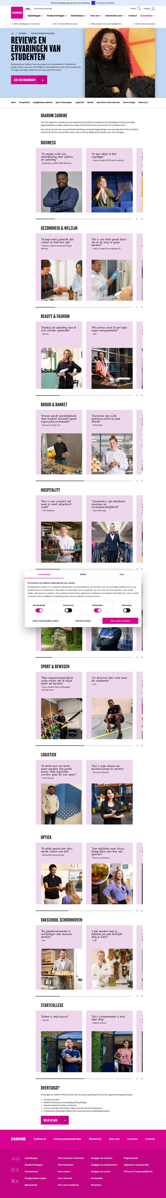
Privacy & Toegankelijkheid (138, 1171)
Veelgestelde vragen (35, 1178)
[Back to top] (160, 1186)
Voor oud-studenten (68, 1185)
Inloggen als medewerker (104, 1164)
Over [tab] (122, 574)
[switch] (68, 610)
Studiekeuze (77, 15)
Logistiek (79, 102)
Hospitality (24, 102)
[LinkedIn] (17, 1182)
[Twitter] (13, 1182)
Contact (132, 15)
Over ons (94, 15)
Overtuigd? (143, 102)
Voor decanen (65, 1178)
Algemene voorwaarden (136, 1164)
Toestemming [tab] (44, 574)
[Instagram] (13, 1171)
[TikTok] (13, 1160)
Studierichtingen (55, 15)
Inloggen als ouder (100, 1171)
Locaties (132, 1138)
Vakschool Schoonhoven (108, 102)
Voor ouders (64, 1171)
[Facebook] (17, 1171)
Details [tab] (83, 574)
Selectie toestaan (83, 621)
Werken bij (95, 1138)
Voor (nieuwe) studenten (71, 1158)
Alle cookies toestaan (120, 621)
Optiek (90, 102)
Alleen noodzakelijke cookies (46, 621)
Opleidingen (34, 15)
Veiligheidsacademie (42, 102)
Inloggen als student (101, 1158)
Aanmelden (146, 15)
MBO (28, 8)
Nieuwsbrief (31, 1185)
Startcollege (129, 102)
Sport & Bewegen (64, 102)
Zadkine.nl (39, 1138)
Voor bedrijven (65, 1164)
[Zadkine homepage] (17, 18)
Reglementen (131, 1158)
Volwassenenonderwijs (43, 8)
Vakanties (96, 1185)
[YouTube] (17, 1160)
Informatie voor (114, 15)
